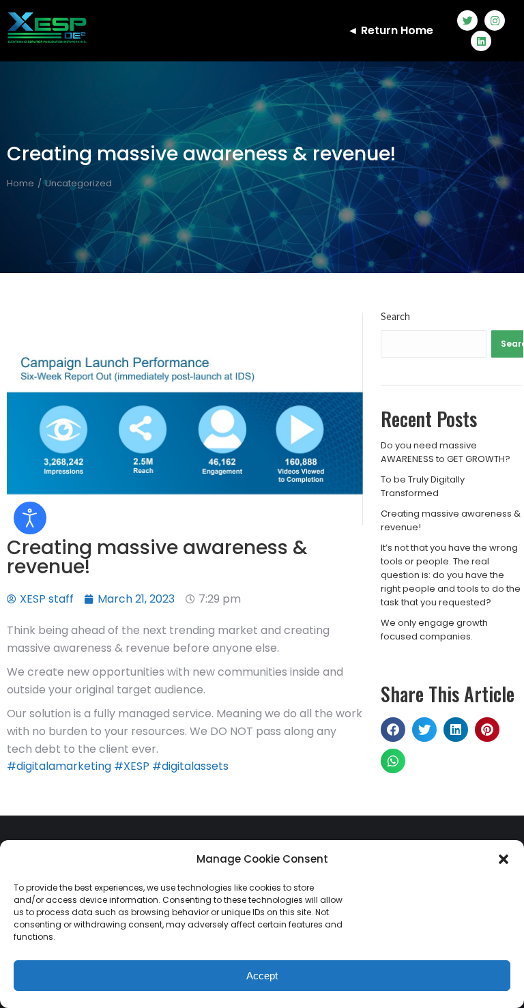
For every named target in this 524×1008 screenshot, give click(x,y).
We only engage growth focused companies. (434, 629)
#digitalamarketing (59, 766)
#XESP (131, 766)
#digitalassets (190, 766)
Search (395, 316)
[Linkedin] (481, 41)
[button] (503, 859)
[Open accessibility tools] (30, 518)
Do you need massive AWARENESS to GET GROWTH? (445, 452)
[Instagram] (494, 20)
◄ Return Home (390, 30)
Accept (262, 975)
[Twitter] (467, 20)
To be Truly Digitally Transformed (423, 486)
